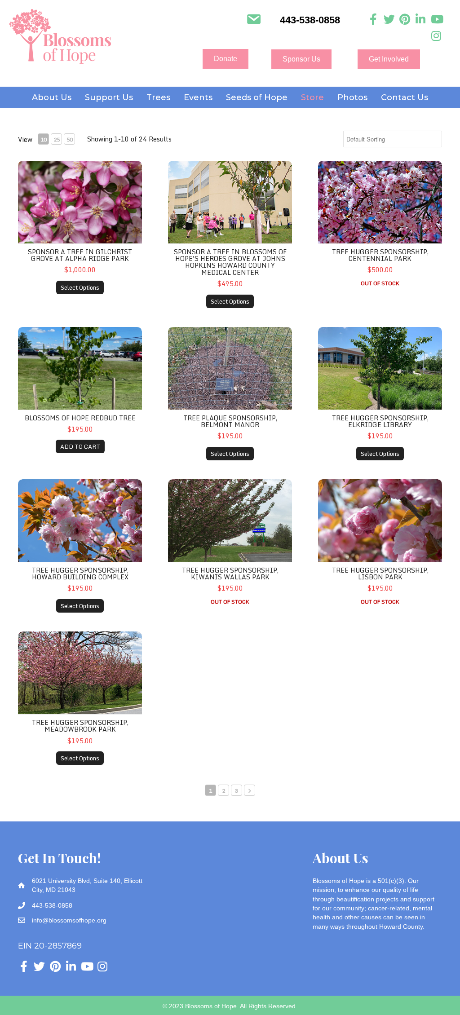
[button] (225, 59)
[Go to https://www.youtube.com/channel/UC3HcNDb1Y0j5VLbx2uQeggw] (436, 19)
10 (43, 139)
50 (69, 139)
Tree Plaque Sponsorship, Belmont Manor (230, 421)
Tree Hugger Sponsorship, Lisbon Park (380, 573)
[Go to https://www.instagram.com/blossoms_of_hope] (436, 36)
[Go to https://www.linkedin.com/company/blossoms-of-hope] (420, 19)
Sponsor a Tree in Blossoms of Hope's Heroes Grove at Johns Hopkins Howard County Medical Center (230, 262)
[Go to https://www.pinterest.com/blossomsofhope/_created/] (405, 19)
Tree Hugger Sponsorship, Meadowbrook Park (80, 725)
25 (56, 139)
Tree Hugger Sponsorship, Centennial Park (380, 255)
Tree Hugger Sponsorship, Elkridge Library (380, 421)
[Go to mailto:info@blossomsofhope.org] (253, 20)
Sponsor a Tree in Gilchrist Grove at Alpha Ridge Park (80, 255)
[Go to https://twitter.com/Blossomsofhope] (389, 19)
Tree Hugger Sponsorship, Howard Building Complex (80, 573)
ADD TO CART (80, 446)
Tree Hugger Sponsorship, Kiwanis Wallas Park (230, 573)
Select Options (80, 287)
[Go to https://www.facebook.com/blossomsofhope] (373, 19)
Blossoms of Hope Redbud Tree (80, 418)
